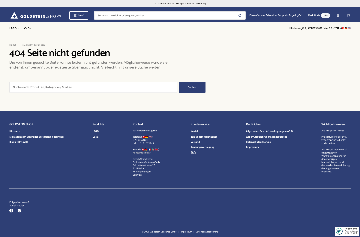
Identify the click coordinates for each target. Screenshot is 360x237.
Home (12, 44)
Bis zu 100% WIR (18, 141)
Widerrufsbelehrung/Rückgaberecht (266, 136)
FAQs (193, 152)
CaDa (95, 136)
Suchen (192, 87)
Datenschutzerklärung (258, 141)
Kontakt (195, 131)
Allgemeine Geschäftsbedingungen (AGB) (269, 131)
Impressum (252, 146)
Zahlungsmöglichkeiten (204, 136)
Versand (195, 141)
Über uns (14, 131)
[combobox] (170, 15)
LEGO (96, 131)
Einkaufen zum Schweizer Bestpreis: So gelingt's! (36, 136)
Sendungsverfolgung (202, 146)
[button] (338, 15)
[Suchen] (241, 15)
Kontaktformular (142, 152)
